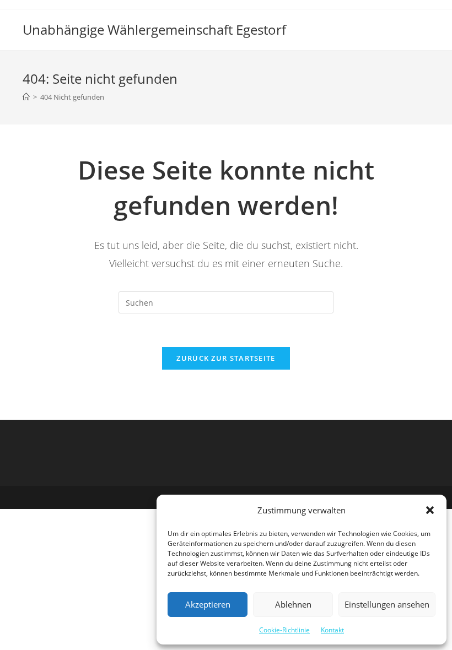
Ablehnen (293, 604)
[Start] (26, 97)
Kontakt (332, 630)
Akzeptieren (207, 604)
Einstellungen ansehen (387, 604)
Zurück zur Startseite (225, 358)
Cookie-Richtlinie (284, 630)
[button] (429, 510)
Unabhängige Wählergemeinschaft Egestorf (154, 29)
